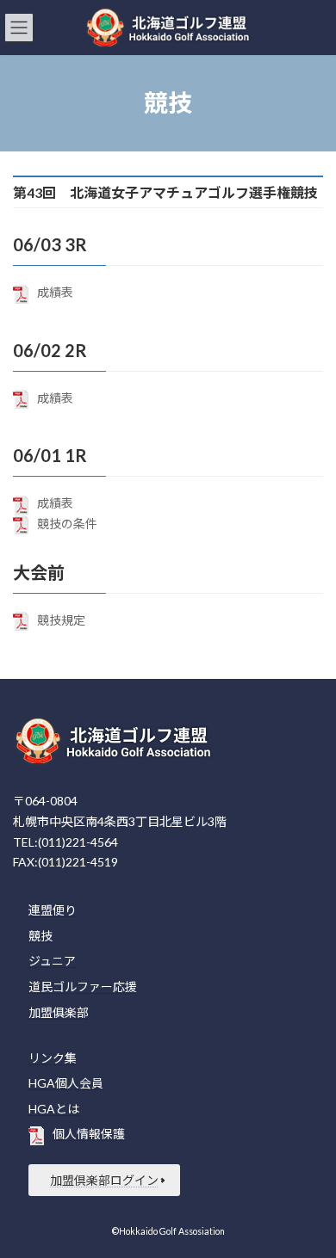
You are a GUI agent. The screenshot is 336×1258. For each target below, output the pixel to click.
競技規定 (61, 620)
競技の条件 (67, 523)
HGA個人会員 (65, 1083)
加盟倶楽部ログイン (104, 1180)
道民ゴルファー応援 (82, 986)
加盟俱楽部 (58, 1012)
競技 (40, 935)
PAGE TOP (311, 1202)
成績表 (55, 292)
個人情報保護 (89, 1134)
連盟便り (52, 910)
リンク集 (52, 1058)
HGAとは (53, 1108)
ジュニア (52, 961)
